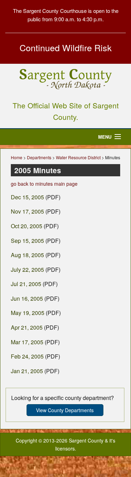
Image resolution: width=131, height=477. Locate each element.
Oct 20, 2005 (26, 226)
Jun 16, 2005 (27, 298)
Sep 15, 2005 (27, 241)
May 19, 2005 (27, 313)
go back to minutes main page (44, 183)
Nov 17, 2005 (27, 211)
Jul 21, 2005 (26, 284)
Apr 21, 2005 (27, 327)
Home (16, 157)
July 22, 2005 (27, 270)
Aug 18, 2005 (27, 255)
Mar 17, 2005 (27, 342)
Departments (39, 157)
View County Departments (65, 410)
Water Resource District (78, 157)
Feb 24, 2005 (27, 356)
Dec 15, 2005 (27, 197)
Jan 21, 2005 (27, 371)
